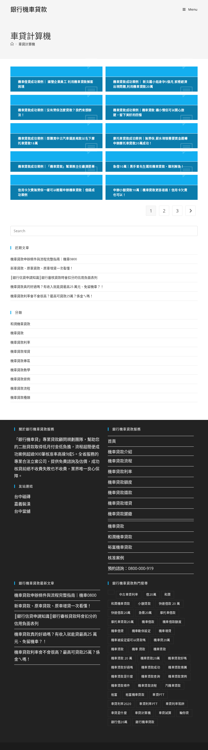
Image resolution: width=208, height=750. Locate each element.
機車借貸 (117, 631)
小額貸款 (144, 604)
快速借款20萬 (121, 613)
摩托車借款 (168, 613)
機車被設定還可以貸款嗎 (128, 640)
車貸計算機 (27, 44)
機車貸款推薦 (177, 667)
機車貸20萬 (162, 640)
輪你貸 (184, 713)
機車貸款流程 (20, 388)
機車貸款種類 (20, 397)
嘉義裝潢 (22, 504)
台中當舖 (22, 511)
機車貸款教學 (20, 370)
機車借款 (148, 622)
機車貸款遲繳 (120, 514)
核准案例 (116, 558)
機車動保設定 (141, 631)
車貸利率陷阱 (175, 704)
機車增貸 (165, 631)
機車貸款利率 (20, 342)
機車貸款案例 (20, 379)
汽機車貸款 (173, 685)
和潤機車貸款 (20, 324)
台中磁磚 (22, 496)
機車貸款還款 (120, 492)
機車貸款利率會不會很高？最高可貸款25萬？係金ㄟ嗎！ (51, 296)
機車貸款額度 (120, 482)
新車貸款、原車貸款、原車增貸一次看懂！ (41, 268)
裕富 (114, 695)
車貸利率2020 (121, 704)
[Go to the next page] (190, 211)
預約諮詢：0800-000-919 (130, 568)
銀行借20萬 (119, 722)
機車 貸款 (138, 649)
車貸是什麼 (119, 713)
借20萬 (151, 594)
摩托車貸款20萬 (122, 622)
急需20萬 (145, 613)
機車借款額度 (172, 622)
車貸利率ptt (148, 704)
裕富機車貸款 (120, 547)
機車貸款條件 (120, 685)
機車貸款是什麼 (122, 676)
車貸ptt (158, 695)
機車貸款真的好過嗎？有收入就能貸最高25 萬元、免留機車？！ (57, 286)
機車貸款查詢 (150, 676)
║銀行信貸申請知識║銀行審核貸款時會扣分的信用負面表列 (53, 277)
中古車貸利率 (128, 594)
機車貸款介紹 (120, 452)
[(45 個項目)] (111, 592)
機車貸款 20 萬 (121, 658)
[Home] (12, 44)
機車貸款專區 (20, 360)
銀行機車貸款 (28, 9)
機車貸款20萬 (150, 658)
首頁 (112, 441)
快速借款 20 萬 (169, 604)
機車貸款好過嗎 (122, 667)
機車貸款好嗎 (177, 658)
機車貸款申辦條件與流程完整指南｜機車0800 (43, 259)
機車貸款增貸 (20, 351)
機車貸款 (17, 333)
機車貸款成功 (150, 667)
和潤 (167, 594)
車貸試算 (165, 713)
